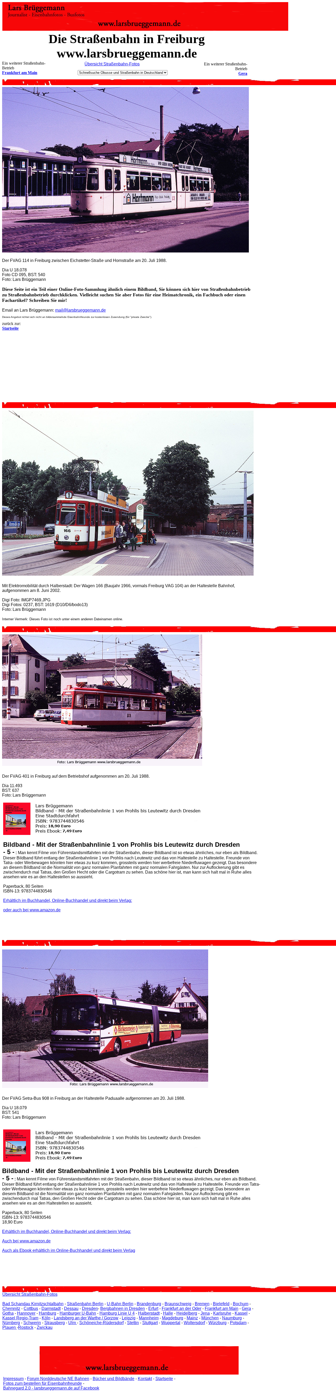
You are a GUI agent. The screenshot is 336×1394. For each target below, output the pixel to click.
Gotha (8, 1313)
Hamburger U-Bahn (78, 1313)
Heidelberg (186, 1313)
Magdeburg (172, 1318)
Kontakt (145, 1378)
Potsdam (238, 1322)
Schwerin (32, 1322)
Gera (242, 73)
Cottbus (31, 1308)
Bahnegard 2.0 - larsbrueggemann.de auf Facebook (51, 1388)
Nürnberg (11, 1322)
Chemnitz (11, 1308)
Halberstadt (149, 1313)
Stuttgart (150, 1322)
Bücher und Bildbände (113, 1378)
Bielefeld (221, 1304)
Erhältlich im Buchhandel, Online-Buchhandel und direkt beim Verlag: (67, 900)
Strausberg (54, 1322)
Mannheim (149, 1318)
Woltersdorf (194, 1322)
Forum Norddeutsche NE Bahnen (58, 1378)
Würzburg (217, 1322)
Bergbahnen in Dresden (122, 1308)
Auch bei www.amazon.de (26, 1241)
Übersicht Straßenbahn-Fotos (112, 64)
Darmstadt (51, 1308)
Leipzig (128, 1318)
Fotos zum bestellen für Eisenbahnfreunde (42, 1383)
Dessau (71, 1308)
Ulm (72, 1322)
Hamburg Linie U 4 (117, 1313)
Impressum (13, 1378)
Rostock (25, 1327)
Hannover (26, 1313)
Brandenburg (149, 1304)
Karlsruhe (222, 1313)
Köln (46, 1318)
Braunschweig (178, 1304)
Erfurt (153, 1308)
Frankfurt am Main (19, 72)
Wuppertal (170, 1322)
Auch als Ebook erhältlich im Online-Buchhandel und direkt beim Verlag (68, 1250)
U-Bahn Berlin (120, 1304)
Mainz (192, 1318)
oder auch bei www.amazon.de (32, 910)
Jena (205, 1313)
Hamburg (47, 1313)
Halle (168, 1313)
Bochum (240, 1304)
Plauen (9, 1327)
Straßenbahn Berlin (85, 1304)
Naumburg (232, 1318)
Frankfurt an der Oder (181, 1308)
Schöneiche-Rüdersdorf (101, 1322)
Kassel (241, 1313)
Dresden (90, 1308)
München (210, 1318)
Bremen (202, 1304)
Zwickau (44, 1327)
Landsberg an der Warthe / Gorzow (86, 1318)
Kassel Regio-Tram (20, 1318)
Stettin (133, 1322)
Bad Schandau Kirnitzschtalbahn (33, 1304)
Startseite (164, 1378)
